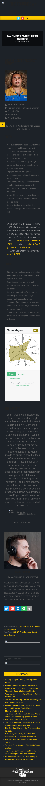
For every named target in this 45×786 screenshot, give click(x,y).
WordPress (22, 782)
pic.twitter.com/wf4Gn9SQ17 (20, 247)
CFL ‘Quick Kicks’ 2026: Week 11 (17, 720)
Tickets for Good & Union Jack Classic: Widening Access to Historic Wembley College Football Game (22, 694)
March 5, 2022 (13, 254)
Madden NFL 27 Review (14, 711)
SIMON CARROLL (22, 572)
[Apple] (29, 608)
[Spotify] (24, 608)
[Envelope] (12, 608)
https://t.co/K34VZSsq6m (28, 240)
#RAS (9, 244)
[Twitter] (6, 608)
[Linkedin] (18, 608)
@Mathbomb (34, 244)
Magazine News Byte (23, 780)
